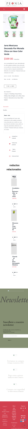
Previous (4, 22)
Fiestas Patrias (18, 93)
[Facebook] (23, 408)
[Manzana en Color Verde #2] (14, 215)
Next (24, 22)
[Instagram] (21, 408)
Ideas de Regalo (11, 95)
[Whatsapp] (23, 410)
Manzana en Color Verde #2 (15, 226)
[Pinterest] (25, 408)
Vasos (23, 95)
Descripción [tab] (5, 106)
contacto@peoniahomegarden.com (18, 428)
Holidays (6, 95)
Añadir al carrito (10, 86)
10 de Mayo (12, 93)
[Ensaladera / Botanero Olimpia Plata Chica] (14, 180)
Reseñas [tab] (5, 110)
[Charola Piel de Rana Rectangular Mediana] (14, 248)
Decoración (11, 97)
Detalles (15, 237)
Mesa (20, 95)
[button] (25, 425)
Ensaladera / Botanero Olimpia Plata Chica (15, 192)
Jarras (17, 95)
